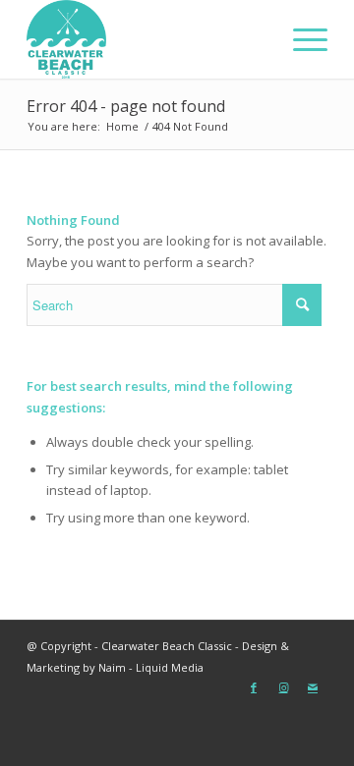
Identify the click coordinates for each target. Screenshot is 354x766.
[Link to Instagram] (283, 687)
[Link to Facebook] (253, 687)
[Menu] (300, 39)
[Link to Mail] (312, 687)
